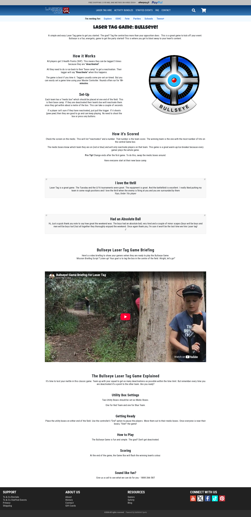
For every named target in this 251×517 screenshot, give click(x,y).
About (68, 496)
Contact (166, 10)
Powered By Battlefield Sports (136, 512)
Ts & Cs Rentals (11, 496)
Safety (131, 499)
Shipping (7, 505)
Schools (149, 18)
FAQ (157, 10)
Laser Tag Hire (104, 10)
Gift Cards (70, 505)
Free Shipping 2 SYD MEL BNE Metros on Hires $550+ (112, 2)
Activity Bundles (123, 10)
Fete (127, 18)
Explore (108, 18)
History (69, 499)
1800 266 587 (148, 477)
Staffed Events (144, 10)
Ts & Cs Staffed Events (15, 499)
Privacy (6, 502)
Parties (137, 18)
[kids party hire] (57, 10)
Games (131, 496)
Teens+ (160, 18)
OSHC (118, 18)
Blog (130, 502)
